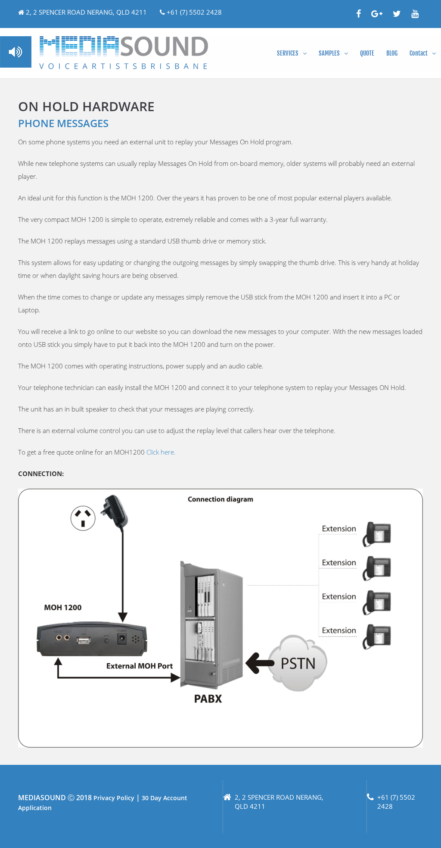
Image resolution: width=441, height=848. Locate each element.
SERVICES (287, 53)
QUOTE (367, 53)
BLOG (392, 53)
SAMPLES (329, 53)
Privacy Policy (113, 798)
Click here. (161, 452)
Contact (419, 53)
